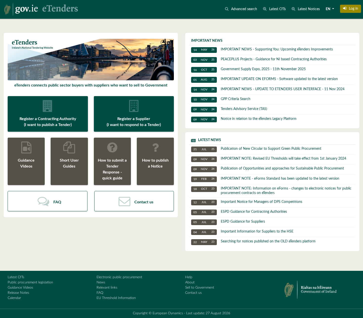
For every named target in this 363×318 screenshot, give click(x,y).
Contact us (193, 293)
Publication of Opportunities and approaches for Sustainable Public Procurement (268, 168)
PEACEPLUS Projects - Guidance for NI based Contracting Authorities (260, 59)
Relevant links (107, 287)
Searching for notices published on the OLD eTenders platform (254, 241)
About (190, 282)
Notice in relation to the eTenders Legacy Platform (245, 119)
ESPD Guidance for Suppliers (229, 222)
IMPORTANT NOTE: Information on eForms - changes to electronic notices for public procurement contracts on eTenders (272, 191)
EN (328, 9)
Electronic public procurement (119, 277)
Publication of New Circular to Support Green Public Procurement (257, 149)
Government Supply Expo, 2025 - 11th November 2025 (249, 69)
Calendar (14, 298)
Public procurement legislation (30, 282)
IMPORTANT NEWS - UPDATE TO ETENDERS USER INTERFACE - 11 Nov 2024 (268, 89)
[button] (350, 9)
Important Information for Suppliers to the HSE (243, 231)
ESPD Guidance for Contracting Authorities (240, 212)
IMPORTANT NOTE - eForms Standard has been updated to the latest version (266, 179)
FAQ (100, 293)
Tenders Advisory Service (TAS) (230, 109)
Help (188, 277)
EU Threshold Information (116, 298)
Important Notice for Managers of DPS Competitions (247, 202)
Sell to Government (199, 287)
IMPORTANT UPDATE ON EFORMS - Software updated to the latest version (265, 79)
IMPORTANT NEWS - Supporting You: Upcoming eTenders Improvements (263, 49)
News (101, 282)
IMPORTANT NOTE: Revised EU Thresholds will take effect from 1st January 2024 (269, 159)
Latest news (209, 140)
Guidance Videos (20, 287)
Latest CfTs (16, 277)
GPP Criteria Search (221, 99)
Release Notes (18, 293)
